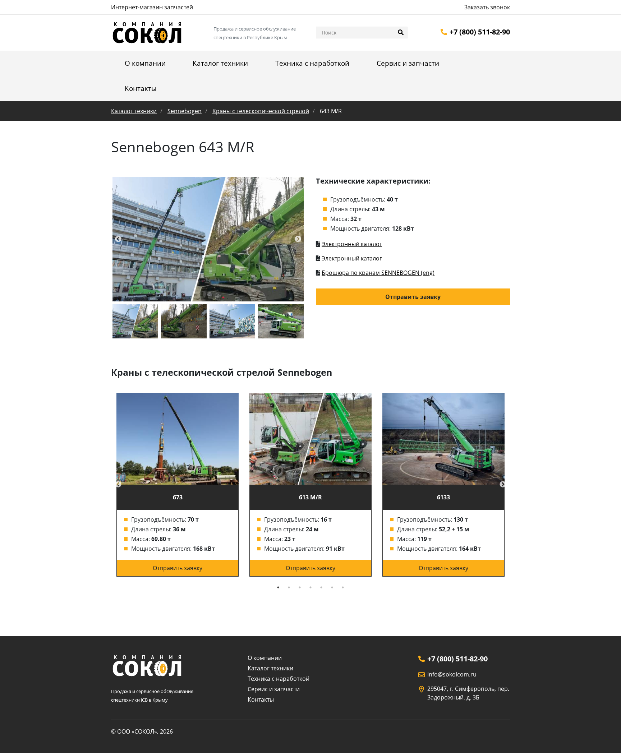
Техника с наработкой (312, 63)
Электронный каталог (352, 244)
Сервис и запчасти (408, 63)
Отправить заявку (413, 297)
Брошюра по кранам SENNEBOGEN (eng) (378, 273)
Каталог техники (220, 63)
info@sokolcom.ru (452, 674)
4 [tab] (310, 587)
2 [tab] (289, 587)
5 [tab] (321, 587)
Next (502, 484)
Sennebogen (184, 111)
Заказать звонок (487, 7)
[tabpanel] (177, 485)
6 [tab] (332, 587)
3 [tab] (299, 587)
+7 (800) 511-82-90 (480, 32)
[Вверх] (605, 738)
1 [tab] (278, 587)
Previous (118, 484)
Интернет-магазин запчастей (152, 7)
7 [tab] (342, 587)
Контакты (141, 88)
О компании (145, 63)
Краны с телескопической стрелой (260, 111)
